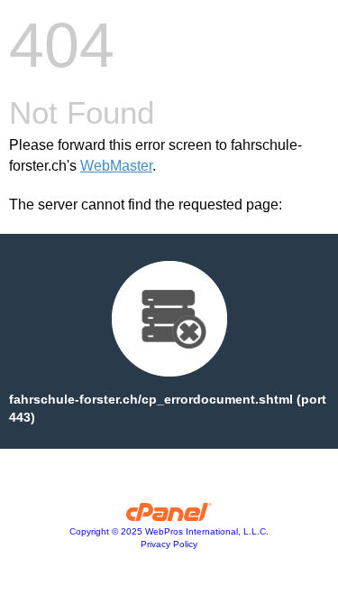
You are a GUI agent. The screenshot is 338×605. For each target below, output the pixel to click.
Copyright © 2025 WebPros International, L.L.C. (169, 531)
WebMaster (116, 165)
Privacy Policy (169, 544)
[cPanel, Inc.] (169, 516)
